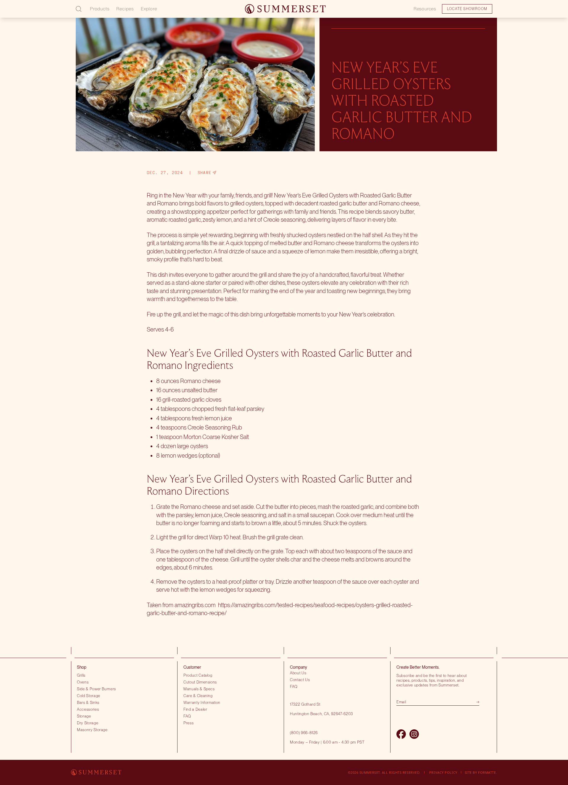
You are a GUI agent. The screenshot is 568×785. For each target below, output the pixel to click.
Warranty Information (201, 702)
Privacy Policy (443, 772)
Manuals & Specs (199, 688)
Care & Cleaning (198, 695)
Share (205, 172)
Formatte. (487, 772)
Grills (81, 675)
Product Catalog (197, 675)
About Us (298, 672)
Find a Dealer (195, 709)
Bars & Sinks (88, 702)
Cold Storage (88, 695)
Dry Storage (87, 722)
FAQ (187, 716)
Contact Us (300, 679)
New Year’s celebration (366, 314)
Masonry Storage (92, 729)
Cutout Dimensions (200, 682)
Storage (84, 716)
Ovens (82, 682)
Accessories (88, 709)
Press (188, 722)
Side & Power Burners (96, 688)
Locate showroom (46, 13)
